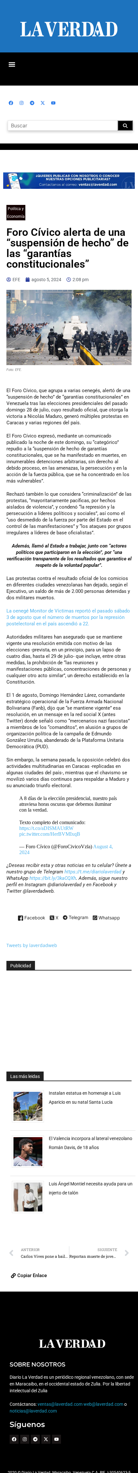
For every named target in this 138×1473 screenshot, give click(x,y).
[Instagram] (21, 102)
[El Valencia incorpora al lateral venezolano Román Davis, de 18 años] (30, 1168)
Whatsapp (108, 918)
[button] (11, 64)
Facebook (34, 918)
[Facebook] (10, 102)
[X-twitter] (42, 102)
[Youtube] (53, 102)
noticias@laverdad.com (33, 1410)
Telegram (77, 918)
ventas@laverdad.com (60, 1404)
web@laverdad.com (103, 1404)
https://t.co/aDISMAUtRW (46, 828)
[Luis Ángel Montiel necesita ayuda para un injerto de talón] (30, 1213)
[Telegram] (32, 102)
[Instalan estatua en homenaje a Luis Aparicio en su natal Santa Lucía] (30, 1122)
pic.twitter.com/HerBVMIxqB (49, 834)
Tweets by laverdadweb (31, 945)
